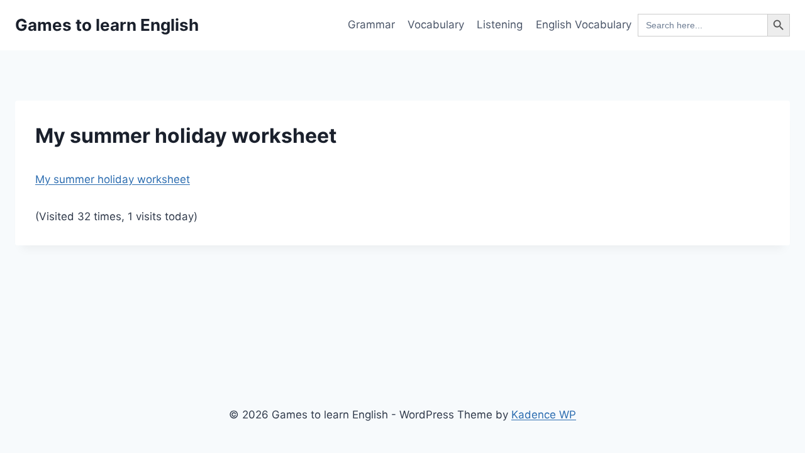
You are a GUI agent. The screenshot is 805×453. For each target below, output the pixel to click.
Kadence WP (543, 414)
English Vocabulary (583, 24)
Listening (500, 24)
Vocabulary (436, 24)
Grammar (371, 24)
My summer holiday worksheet (112, 179)
